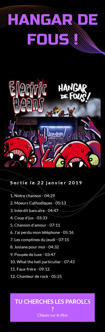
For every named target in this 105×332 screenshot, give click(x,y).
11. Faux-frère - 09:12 (30, 268)
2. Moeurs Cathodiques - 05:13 (38, 202)
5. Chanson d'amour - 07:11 (35, 224)
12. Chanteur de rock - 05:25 (36, 276)
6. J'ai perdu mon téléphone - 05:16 (42, 232)
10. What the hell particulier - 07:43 (42, 261)
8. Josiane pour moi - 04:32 (34, 246)
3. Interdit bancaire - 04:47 (34, 210)
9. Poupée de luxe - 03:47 (32, 254)
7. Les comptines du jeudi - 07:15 (39, 239)
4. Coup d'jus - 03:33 (28, 217)
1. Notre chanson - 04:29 (32, 195)
